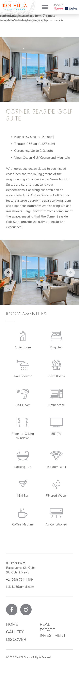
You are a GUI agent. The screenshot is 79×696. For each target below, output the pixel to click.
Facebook (11, 609)
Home (12, 624)
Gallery (15, 632)
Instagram (26, 609)
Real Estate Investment (53, 630)
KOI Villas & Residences (15, 7)
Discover (16, 639)
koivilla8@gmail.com (20, 587)
